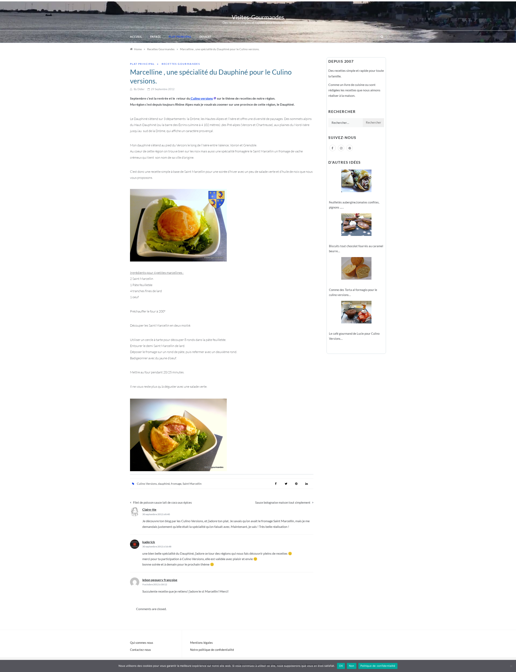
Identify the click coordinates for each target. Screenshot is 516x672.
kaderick (148, 542)
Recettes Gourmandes (181, 63)
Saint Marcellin (192, 483)
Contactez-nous (140, 649)
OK (341, 665)
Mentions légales (201, 642)
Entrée (155, 36)
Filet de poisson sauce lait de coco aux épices (162, 502)
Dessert (206, 36)
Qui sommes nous (141, 642)
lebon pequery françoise (159, 580)
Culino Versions (147, 483)
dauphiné (164, 483)
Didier (141, 89)
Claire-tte (149, 509)
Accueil (136, 36)
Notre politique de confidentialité (212, 649)
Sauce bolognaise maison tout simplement (282, 502)
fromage (176, 483)
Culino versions (201, 98)
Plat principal (180, 36)
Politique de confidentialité (377, 665)
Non (351, 665)
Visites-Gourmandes (258, 17)
